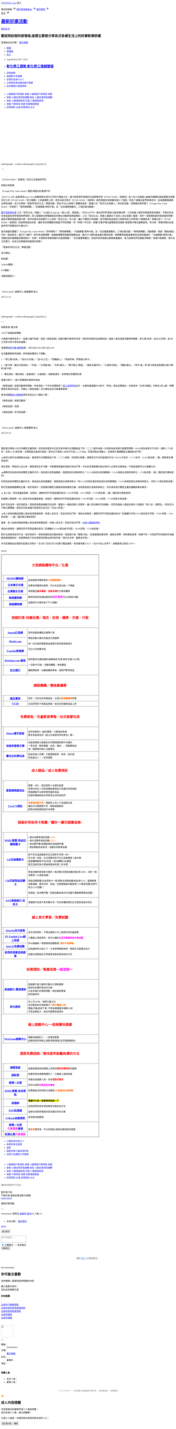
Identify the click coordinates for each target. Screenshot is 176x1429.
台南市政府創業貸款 (11, 1311)
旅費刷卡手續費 (14, 76)
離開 (16, 1424)
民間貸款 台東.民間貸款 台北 (21, 107)
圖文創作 (22, 1221)
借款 (9, 1148)
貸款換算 (11, 73)
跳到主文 (5, 29)
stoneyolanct (6, 1198)
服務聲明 (114, 1391)
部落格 (10, 51)
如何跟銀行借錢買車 (16, 86)
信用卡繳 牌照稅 (16, 348)
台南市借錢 (6, 1318)
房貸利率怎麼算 (14, 1144)
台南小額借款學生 (91, 523)
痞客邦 (23, 1214)
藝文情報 (23, 42)
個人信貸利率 (69, 386)
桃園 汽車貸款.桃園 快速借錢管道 (23, 104)
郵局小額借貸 (16, 395)
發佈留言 (5, 1248)
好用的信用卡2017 (15, 79)
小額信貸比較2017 (15, 1141)
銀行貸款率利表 (8, 212)
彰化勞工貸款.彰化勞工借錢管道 (30, 66)
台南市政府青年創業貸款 (13, 1308)
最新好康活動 (14, 21)
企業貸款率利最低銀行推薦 (20, 83)
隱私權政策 (103, 1391)
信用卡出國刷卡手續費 (18, 1154)
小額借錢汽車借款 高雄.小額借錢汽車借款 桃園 (29, 94)
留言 (29, 1214)
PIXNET (67, 1391)
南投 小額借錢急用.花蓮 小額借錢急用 (25, 101)
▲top (3, 1226)
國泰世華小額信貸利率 (18, 1151)
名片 (9, 54)
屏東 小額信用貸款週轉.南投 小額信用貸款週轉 (29, 97)
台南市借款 (6, 1314)
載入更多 (5, 1232)
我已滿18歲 (6, 1424)
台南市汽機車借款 (10, 1305)
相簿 (9, 48)
